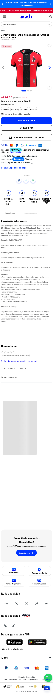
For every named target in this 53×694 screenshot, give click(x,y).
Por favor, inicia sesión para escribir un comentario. (19, 361)
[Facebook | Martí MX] (14, 626)
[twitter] (26, 180)
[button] (49, 45)
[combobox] (26, 24)
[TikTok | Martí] (47, 604)
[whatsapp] (33, 180)
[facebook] (19, 180)
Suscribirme (24, 553)
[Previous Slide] (2, 4)
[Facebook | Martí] (16, 604)
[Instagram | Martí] (6, 604)
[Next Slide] (50, 4)
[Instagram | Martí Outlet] (5, 626)
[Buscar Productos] (49, 24)
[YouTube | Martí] (37, 604)
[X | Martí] (26, 604)
